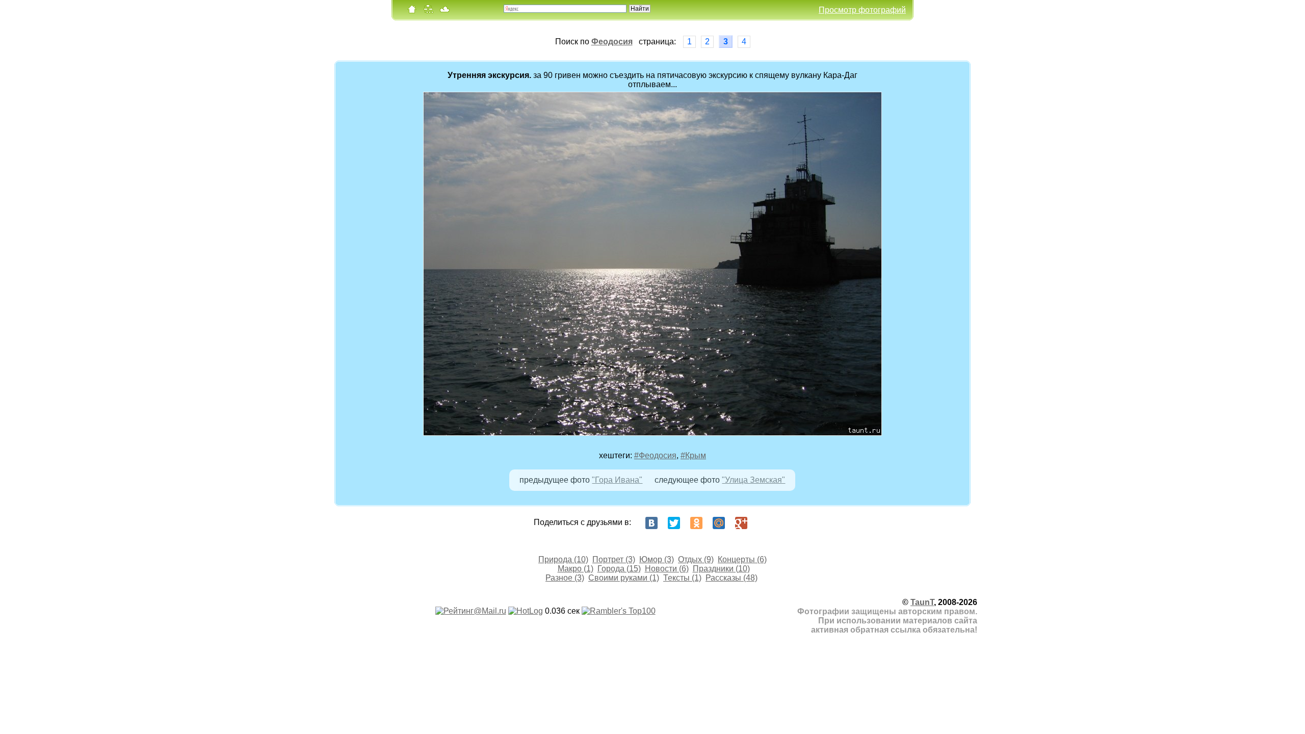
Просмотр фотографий (862, 10)
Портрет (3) (613, 559)
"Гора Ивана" (617, 480)
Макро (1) (575, 568)
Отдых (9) (696, 559)
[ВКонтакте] (651, 523)
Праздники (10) (721, 568)
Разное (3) (564, 577)
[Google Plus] (741, 523)
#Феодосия (655, 455)
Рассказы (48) (732, 577)
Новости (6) (667, 568)
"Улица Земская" (753, 480)
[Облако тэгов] (444, 11)
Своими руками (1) (623, 577)
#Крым (693, 455)
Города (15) (619, 568)
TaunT (922, 602)
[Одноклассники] (696, 523)
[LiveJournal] (764, 523)
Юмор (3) (656, 559)
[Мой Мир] (719, 523)
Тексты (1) (682, 577)
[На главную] (412, 11)
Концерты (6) (742, 559)
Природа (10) (563, 559)
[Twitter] (674, 523)
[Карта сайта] (428, 11)
